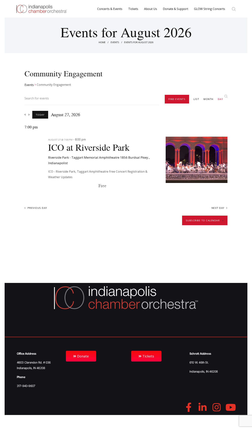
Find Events (177, 99)
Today (40, 114)
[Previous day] (25, 114)
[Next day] (29, 114)
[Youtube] (230, 407)
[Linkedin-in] (202, 407)
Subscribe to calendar (203, 220)
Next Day (218, 208)
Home (102, 42)
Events (115, 42)
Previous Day (37, 208)
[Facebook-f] (188, 407)
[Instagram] (216, 407)
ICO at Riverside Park (89, 147)
